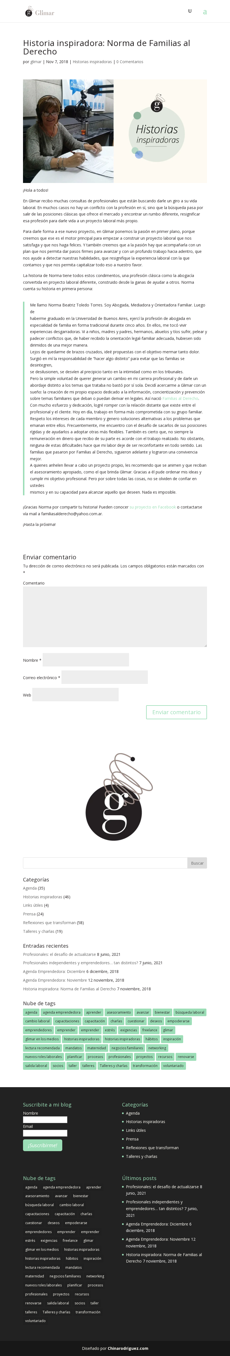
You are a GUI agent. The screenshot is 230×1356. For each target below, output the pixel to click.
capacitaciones (67, 1021)
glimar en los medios (42, 1039)
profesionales (120, 1056)
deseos (156, 1021)
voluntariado (173, 1065)
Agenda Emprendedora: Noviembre (55, 980)
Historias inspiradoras (92, 61)
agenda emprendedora (62, 1012)
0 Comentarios (129, 61)
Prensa (29, 914)
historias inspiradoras (81, 1039)
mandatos (73, 1048)
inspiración (172, 1039)
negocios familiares (127, 1048)
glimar (36, 61)
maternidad (96, 1048)
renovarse (186, 1056)
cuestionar (136, 1021)
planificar (74, 1056)
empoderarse (178, 1021)
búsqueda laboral (190, 1012)
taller (73, 1065)
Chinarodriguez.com (128, 1348)
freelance (149, 1030)
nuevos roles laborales (43, 1056)
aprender (93, 1012)
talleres (88, 1065)
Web (27, 695)
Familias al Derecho (180, 398)
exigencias (128, 1030)
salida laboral (36, 1065)
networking (157, 1048)
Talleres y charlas (38, 931)
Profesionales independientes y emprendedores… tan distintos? (80, 962)
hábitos (152, 1039)
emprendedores (38, 1030)
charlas (116, 1021)
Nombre (32, 660)
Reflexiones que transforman (49, 922)
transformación (145, 1065)
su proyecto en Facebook (153, 507)
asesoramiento (119, 1012)
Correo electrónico (41, 677)
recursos (165, 1056)
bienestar (162, 1012)
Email (28, 1126)
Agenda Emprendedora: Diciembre (54, 971)
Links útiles (33, 905)
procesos (95, 1056)
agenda (31, 1012)
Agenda (30, 888)
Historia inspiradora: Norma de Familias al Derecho (69, 988)
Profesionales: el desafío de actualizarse (59, 954)
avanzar (143, 1012)
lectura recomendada (42, 1048)
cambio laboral (37, 1021)
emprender (66, 1030)
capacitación (95, 1021)
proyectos (144, 1056)
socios (58, 1065)
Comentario (34, 583)
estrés (110, 1030)
